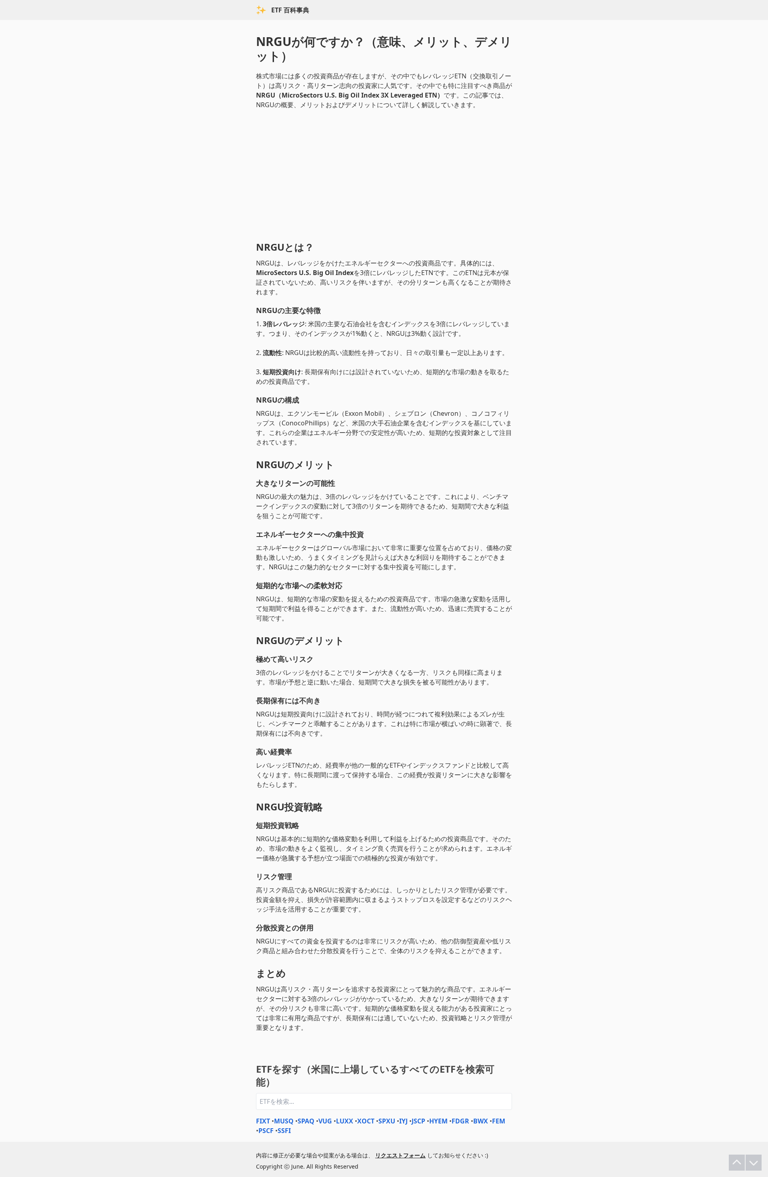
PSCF (266, 1130)
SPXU (386, 1121)
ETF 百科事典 (290, 10)
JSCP (418, 1121)
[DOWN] (754, 1163)
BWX (480, 1121)
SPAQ (306, 1121)
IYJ (403, 1121)
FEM (498, 1121)
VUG (325, 1121)
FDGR (460, 1121)
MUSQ (284, 1121)
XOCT (365, 1121)
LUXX (344, 1121)
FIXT (263, 1121)
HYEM (438, 1121)
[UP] (737, 1163)
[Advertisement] (384, 173)
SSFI (284, 1130)
